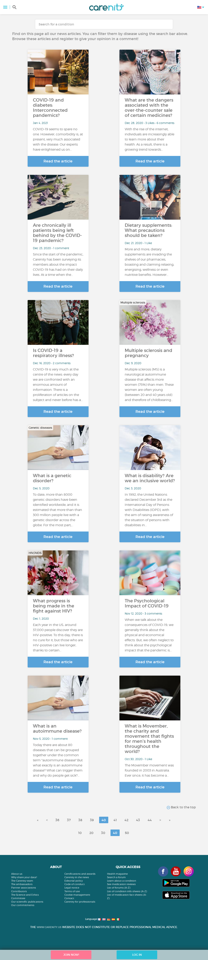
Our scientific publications (27, 901)
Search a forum (116, 877)
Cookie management (77, 894)
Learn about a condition (121, 880)
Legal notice (71, 887)
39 (92, 820)
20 (91, 833)
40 (104, 820)
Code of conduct (74, 884)
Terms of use (72, 891)
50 (127, 833)
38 (80, 820)
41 (115, 820)
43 (138, 820)
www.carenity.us (49, 927)
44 (150, 820)
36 (57, 820)
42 (126, 820)
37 (69, 820)
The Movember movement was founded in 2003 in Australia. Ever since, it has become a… (149, 770)
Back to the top (183, 807)
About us (16, 873)
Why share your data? (24, 877)
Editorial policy (73, 880)
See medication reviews (121, 884)
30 (103, 833)
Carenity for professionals (79, 901)
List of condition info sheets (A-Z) (127, 891)
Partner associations (23, 887)
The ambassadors (21, 884)
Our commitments (22, 905)
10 (80, 833)
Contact (69, 898)
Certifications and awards (79, 873)
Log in (137, 955)
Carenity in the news (76, 877)
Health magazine (117, 873)
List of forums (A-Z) (118, 887)
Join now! (71, 955)
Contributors (19, 891)
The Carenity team (22, 880)
